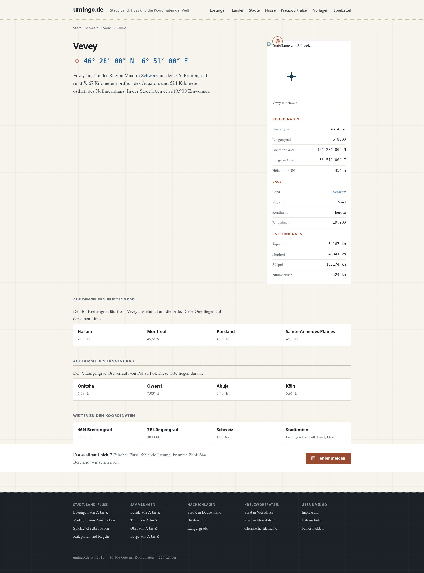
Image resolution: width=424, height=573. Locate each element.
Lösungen (218, 10)
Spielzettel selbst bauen (91, 528)
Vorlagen (320, 10)
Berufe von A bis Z (145, 512)
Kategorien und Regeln (91, 536)
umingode (88, 9)
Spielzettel (342, 10)
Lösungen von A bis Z (90, 512)
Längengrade (197, 528)
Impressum (310, 512)
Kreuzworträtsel (294, 10)
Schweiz (91, 28)
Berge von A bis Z (144, 536)
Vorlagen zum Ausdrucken (94, 519)
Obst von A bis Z (143, 528)
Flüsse (270, 10)
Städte (254, 10)
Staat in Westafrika (258, 512)
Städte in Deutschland (204, 512)
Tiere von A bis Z (144, 519)
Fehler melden (331, 458)
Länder (238, 10)
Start (77, 28)
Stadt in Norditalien (259, 519)
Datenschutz (311, 519)
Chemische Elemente (260, 528)
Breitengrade (197, 519)
